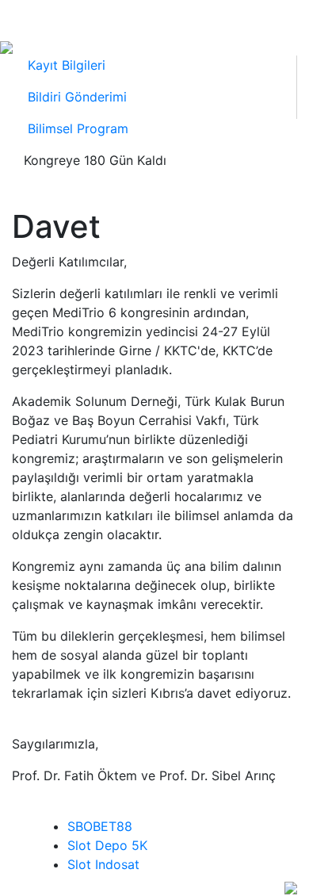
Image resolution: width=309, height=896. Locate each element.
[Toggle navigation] (30, 18)
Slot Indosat (103, 864)
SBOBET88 (99, 826)
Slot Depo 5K (107, 845)
